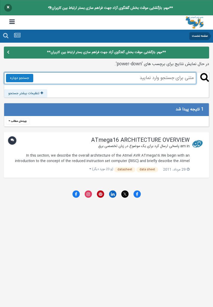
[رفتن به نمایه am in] (197, 143)
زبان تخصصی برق (111, 146)
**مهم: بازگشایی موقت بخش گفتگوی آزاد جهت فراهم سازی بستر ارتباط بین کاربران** (110, 8)
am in (185, 146)
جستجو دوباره (19, 78)
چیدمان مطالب (18, 121)
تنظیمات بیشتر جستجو (24, 93)
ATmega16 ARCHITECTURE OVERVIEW (140, 140)
